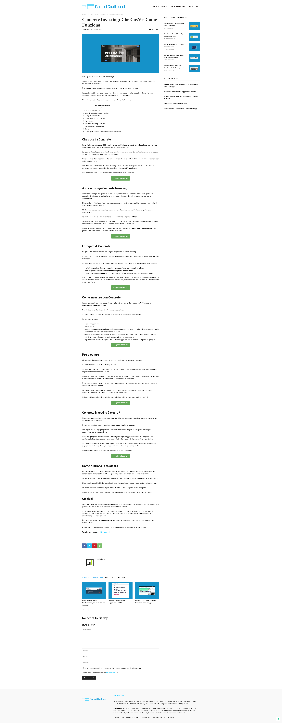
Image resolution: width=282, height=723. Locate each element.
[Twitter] (89, 545)
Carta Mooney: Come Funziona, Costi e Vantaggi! (181, 108)
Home (84, 14)
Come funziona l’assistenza (93, 126)
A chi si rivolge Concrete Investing (96, 113)
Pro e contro (88, 121)
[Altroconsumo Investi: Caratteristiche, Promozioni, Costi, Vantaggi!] (94, 590)
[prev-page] (83, 609)
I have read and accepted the (101, 673)
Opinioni (86, 129)
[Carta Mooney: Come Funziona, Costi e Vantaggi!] (194, 26)
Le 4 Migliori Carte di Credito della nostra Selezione (102, 131)
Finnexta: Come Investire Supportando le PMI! (180, 92)
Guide (190, 6)
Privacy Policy (111, 673)
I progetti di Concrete (91, 116)
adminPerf (87, 29)
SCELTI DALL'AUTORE (115, 578)
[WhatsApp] (99, 545)
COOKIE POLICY (145, 717)
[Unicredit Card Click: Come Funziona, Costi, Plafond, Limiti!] (194, 68)
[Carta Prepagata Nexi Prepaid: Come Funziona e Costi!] (194, 58)
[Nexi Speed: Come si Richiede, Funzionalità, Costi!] (194, 37)
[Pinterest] (94, 545)
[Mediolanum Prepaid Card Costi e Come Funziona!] (194, 47)
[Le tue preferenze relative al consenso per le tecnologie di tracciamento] (278, 719)
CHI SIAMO (170, 717)
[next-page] (87, 609)
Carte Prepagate (177, 6)
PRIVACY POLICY (159, 717)
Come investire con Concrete (94, 118)
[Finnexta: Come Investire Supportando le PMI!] (121, 590)
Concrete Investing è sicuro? (94, 124)
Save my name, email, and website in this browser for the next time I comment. (112, 668)
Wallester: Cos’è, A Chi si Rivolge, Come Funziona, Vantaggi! (181, 97)
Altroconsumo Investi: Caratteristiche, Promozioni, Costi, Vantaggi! (93, 603)
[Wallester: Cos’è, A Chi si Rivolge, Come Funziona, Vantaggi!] (147, 590)
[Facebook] (84, 545)
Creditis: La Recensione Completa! (175, 103)
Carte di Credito (159, 6)
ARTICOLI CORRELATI (92, 578)
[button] (197, 7)
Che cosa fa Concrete (91, 110)
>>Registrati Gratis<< (120, 178)
